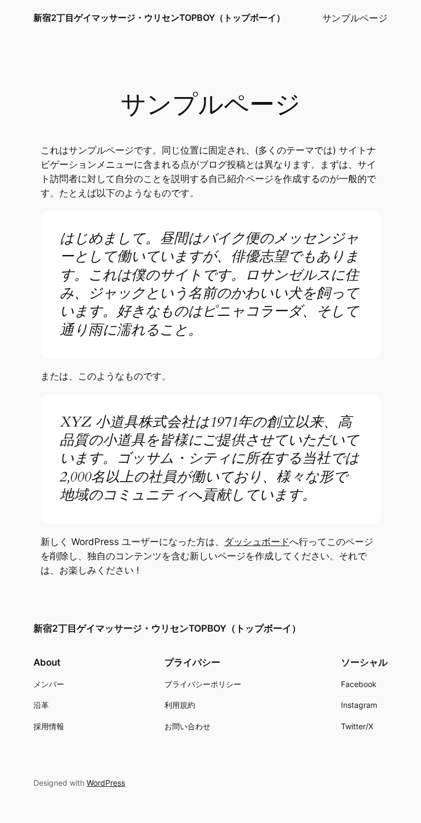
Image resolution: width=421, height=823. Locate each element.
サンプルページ (355, 18)
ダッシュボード (256, 541)
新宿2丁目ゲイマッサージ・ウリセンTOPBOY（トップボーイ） (159, 17)
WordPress (106, 782)
